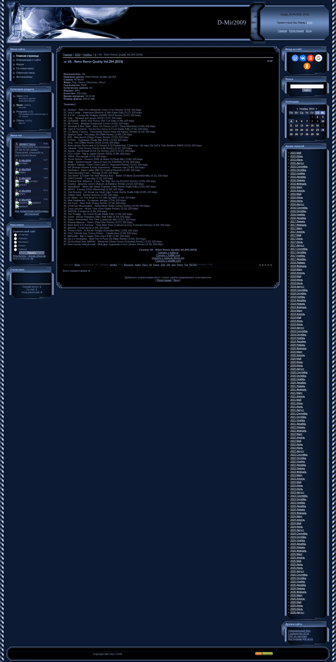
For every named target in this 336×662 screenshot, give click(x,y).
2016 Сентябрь (299, 207)
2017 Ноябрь (297, 255)
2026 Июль (296, 609)
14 (307, 125)
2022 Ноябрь (297, 461)
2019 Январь (297, 303)
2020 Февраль (298, 348)
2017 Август (297, 245)
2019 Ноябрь (297, 338)
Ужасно (22, 249)
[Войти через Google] (318, 58)
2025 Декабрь (298, 585)
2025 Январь (297, 547)
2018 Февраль (298, 266)
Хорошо (22, 238)
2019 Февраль (298, 307)
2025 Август (297, 571)
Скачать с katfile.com (168, 255)
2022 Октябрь (298, 458)
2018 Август (297, 286)
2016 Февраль (298, 183)
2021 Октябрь (298, 416)
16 (317, 125)
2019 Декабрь (298, 341)
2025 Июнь (296, 564)
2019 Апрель (297, 314)
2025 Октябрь (298, 578)
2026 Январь (297, 588)
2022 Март (296, 434)
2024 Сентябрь (299, 533)
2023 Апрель (297, 478)
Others (20, 120)
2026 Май (295, 602)
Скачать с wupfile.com (168, 260)
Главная (282, 30)
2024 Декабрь (298, 543)
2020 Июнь (296, 362)
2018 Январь (297, 262)
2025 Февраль (298, 550)
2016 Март (296, 187)
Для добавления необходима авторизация (31, 212)
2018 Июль (296, 283)
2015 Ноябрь (297, 173)
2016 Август (297, 204)
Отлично (23, 234)
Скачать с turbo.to (168, 252)
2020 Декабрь (298, 382)
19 (296, 130)
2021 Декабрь (298, 423)
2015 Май (295, 152)
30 (317, 134)
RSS (309, 22)
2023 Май (295, 482)
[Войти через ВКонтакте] (302, 58)
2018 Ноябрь (297, 296)
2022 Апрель (297, 437)
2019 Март (296, 310)
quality (138, 265)
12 (296, 125)
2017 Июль (296, 242)
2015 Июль (296, 159)
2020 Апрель (297, 355)
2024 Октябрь (298, 537)
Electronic (128, 265)
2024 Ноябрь (297, 540)
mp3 (173, 265)
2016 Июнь (296, 197)
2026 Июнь (296, 605)
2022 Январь (297, 427)
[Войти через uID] (295, 58)
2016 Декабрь (298, 218)
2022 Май (295, 441)
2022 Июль (296, 447)
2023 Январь (297, 468)
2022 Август (297, 451)
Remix (180, 265)
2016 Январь (297, 180)
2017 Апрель (297, 231)
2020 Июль (296, 365)
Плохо (22, 245)
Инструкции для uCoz (300, 639)
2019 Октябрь (298, 334)
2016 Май (295, 194)
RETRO (193, 265)
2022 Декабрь (298, 465)
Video (19, 96)
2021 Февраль (298, 389)
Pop (186, 265)
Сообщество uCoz (298, 633)
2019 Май (295, 317)
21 (307, 130)
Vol (150, 265)
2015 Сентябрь (299, 166)
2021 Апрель (297, 396)
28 (307, 134)
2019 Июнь (296, 320)
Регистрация (296, 30)
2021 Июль (296, 406)
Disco (145, 265)
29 (312, 134)
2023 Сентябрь (299, 495)
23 (317, 130)
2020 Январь (297, 344)
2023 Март (296, 475)
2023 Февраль (298, 471)
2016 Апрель (297, 190)
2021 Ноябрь (297, 420)
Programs (21, 111)
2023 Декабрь (298, 506)
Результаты (19, 256)
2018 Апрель (297, 272)
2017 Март (296, 228)
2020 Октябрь (298, 375)
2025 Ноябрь (297, 581)
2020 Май (295, 358)
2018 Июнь (296, 279)
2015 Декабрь (298, 176)
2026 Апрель (297, 598)
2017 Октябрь (298, 252)
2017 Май (295, 235)
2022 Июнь (296, 444)
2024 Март (296, 516)
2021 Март (296, 392)
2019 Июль (296, 324)
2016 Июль (296, 200)
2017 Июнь (296, 238)
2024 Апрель (297, 519)
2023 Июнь (296, 485)
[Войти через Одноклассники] (307, 66)
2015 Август (297, 163)
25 (291, 134)
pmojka (113, 265)
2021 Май (295, 399)
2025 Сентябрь (299, 574)
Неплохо (23, 242)
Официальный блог (299, 630)
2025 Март (296, 554)
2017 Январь (297, 221)
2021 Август (297, 410)
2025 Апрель (297, 557)
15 (312, 125)
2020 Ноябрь (297, 379)
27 (301, 134)
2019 (77, 54)
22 (312, 130)
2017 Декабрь (298, 259)
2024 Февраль (298, 513)
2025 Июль (296, 567)
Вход (309, 30)
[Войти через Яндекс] (310, 58)
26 (296, 134)
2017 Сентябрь (299, 248)
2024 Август (297, 530)
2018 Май (295, 276)
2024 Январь (297, 509)
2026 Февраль (298, 591)
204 (168, 265)
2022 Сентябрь (299, 454)
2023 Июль (296, 489)
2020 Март (296, 351)
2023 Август (297, 492)
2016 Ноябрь (297, 214)
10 (322, 121)
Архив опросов (37, 256)
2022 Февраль (298, 430)
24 (322, 130)
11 (291, 125)
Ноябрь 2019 (306, 108)
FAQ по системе (297, 636)
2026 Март (296, 595)
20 (301, 130)
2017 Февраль (298, 224)
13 (301, 125)
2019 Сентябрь (299, 331)
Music (19, 105)
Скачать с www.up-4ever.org (168, 258)
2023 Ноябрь (297, 502)
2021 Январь (297, 386)
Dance (156, 265)
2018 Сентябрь (299, 290)
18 (291, 130)
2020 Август (297, 368)
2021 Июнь (296, 403)
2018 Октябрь (298, 293)
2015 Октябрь (298, 170)
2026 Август (297, 612)
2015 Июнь (296, 156)
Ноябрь (87, 54)
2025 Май (295, 561)
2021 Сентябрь (299, 413)
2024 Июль (296, 526)
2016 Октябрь (298, 211)
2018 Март (296, 269)
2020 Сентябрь (299, 372)
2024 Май (295, 523)
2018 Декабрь (298, 300)
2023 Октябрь (298, 499)
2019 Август (297, 327)
